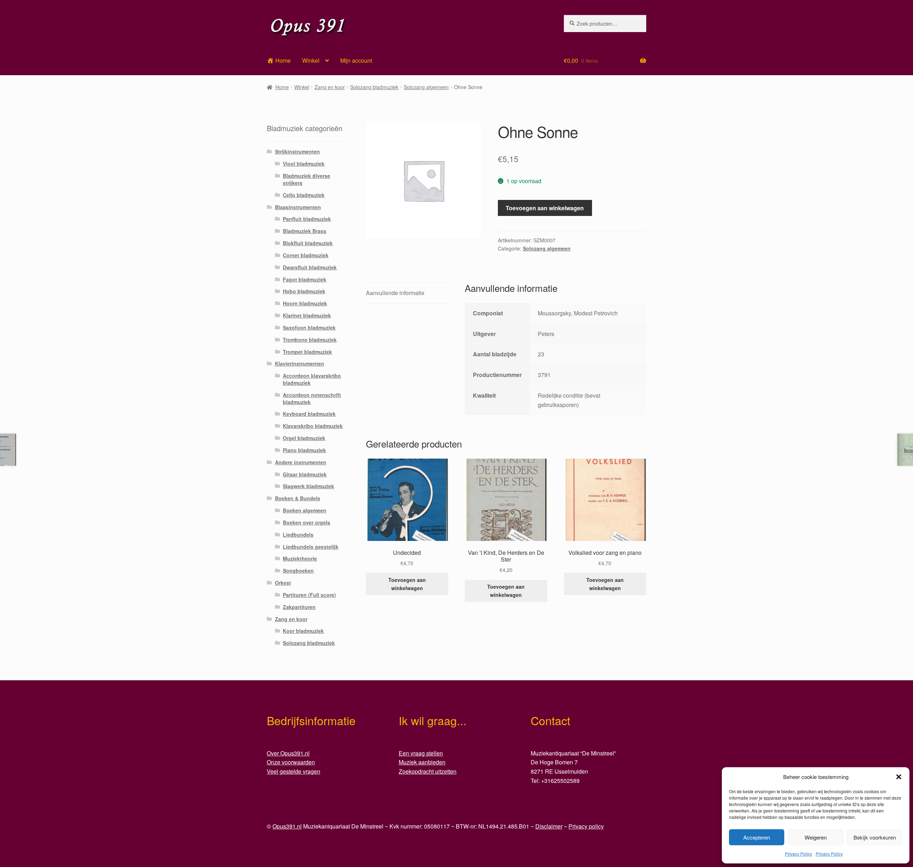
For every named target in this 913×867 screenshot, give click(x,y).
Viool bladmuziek (304, 163)
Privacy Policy (798, 854)
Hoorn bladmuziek (305, 303)
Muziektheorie (300, 558)
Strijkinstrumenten (297, 151)
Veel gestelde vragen (293, 771)
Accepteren (756, 837)
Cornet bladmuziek (305, 255)
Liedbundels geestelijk (310, 546)
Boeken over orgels (306, 522)
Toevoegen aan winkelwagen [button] (407, 584)
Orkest (283, 582)
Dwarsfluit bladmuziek (310, 267)
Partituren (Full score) (309, 594)
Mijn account (356, 60)
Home (282, 87)
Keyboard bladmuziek (309, 413)
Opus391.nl (287, 826)
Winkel (311, 60)
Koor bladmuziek (303, 630)
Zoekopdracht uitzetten (427, 771)
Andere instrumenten (300, 462)
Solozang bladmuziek (374, 87)
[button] (898, 776)
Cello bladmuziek (304, 194)
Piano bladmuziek (304, 450)
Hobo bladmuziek (304, 291)
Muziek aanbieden (422, 762)
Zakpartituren (299, 606)
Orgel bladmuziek (304, 438)
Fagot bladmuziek (304, 279)
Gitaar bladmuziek (305, 474)
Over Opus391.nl (288, 753)
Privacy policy (586, 826)
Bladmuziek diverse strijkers (306, 179)
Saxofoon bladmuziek (309, 327)
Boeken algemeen (304, 510)
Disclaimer (548, 826)
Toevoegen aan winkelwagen (545, 208)
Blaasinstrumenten (298, 207)
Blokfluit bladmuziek (308, 243)
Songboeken (298, 570)
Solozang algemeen (426, 87)
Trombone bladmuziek (310, 339)
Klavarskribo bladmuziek (313, 425)
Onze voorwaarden (291, 762)
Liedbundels (298, 534)
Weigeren (816, 837)
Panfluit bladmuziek (307, 218)
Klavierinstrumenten (299, 363)
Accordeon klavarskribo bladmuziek (312, 379)
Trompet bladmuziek (307, 351)
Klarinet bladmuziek (307, 315)
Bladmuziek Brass (304, 230)
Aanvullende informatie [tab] (395, 293)
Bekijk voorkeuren (874, 837)
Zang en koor (330, 87)
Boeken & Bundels (297, 498)
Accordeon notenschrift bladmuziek (312, 398)
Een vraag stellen (421, 753)
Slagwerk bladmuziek (308, 486)
